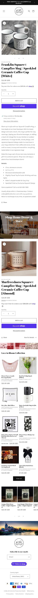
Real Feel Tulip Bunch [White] (25, 376)
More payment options (19, 111)
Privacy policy (10, 594)
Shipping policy (29, 594)
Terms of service (19, 594)
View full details (29, 337)
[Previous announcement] (3, 2)
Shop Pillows (19, 227)
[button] (4, 11)
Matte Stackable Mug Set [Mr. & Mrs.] (27, 406)
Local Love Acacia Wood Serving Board (8, 466)
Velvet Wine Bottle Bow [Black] (26, 466)
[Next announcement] (34, 2)
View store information (11, 121)
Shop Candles (19, 233)
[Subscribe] (29, 557)
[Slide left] (15, 58)
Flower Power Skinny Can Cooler (26, 435)
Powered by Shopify (20, 591)
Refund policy (30, 591)
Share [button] (5, 202)
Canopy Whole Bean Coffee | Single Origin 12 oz (8, 505)
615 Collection (11, 591)
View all (19, 478)
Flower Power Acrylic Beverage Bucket (7, 376)
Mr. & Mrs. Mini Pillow (8, 405)
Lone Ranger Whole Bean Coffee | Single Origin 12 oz (25, 505)
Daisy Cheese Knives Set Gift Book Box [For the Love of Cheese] (9, 436)
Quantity (3, 90)
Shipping (3, 83)
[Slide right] (23, 58)
